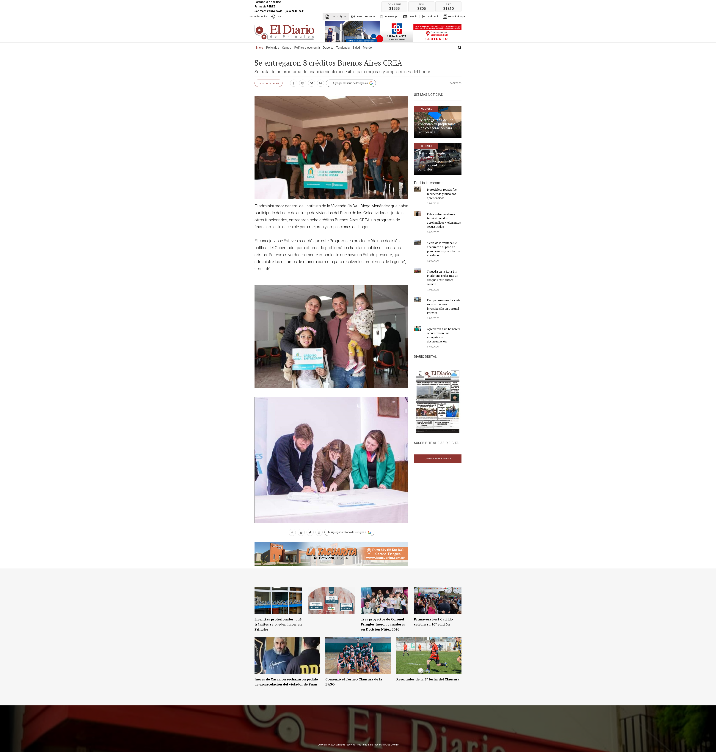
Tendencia (343, 47)
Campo (286, 47)
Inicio (260, 47)
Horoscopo (391, 16)
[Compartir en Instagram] (302, 83)
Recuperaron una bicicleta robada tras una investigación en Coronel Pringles (444, 306)
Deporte (328, 47)
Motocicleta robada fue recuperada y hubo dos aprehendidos (442, 194)
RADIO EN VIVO (366, 16)
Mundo (367, 47)
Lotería (413, 16)
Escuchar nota (266, 83)
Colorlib (394, 744)
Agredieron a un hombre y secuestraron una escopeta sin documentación (443, 335)
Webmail (433, 16)
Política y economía (307, 47)
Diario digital (338, 16)
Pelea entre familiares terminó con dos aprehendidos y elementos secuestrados (444, 220)
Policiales (272, 47)
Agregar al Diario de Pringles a (350, 83)
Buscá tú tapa (456, 16)
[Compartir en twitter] (311, 83)
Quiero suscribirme (438, 458)
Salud (356, 47)
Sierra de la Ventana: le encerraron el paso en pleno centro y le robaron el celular (443, 249)
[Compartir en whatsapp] (320, 83)
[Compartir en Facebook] (293, 83)
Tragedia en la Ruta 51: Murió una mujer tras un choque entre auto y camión (442, 278)
